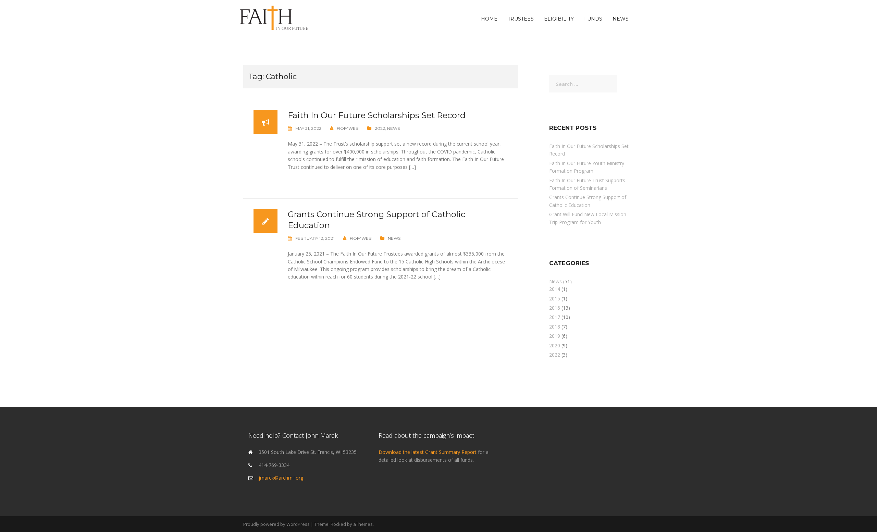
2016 (554, 308)
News (621, 19)
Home (489, 19)
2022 (380, 128)
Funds (593, 19)
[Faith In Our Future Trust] (274, 18)
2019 (554, 336)
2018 (554, 326)
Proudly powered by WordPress (276, 524)
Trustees (521, 19)
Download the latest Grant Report (428, 452)
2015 (554, 298)
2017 (554, 317)
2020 (554, 345)
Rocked (338, 524)
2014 (554, 289)
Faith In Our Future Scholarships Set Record (377, 115)
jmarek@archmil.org (281, 477)
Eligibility (559, 19)
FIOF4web (348, 128)
